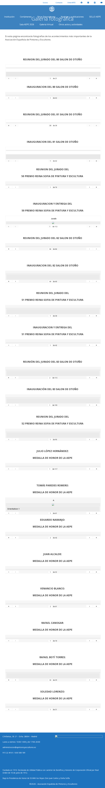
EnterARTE (72, 2)
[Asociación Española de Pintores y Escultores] (52, 9)
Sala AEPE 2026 (27, 24)
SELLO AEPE (95, 16)
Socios (45, 2)
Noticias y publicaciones (72, 16)
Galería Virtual (46, 24)
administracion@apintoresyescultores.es (19, 747)
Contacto (59, 2)
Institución (9, 16)
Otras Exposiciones (46, 16)
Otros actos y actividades (70, 24)
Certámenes (26, 16)
